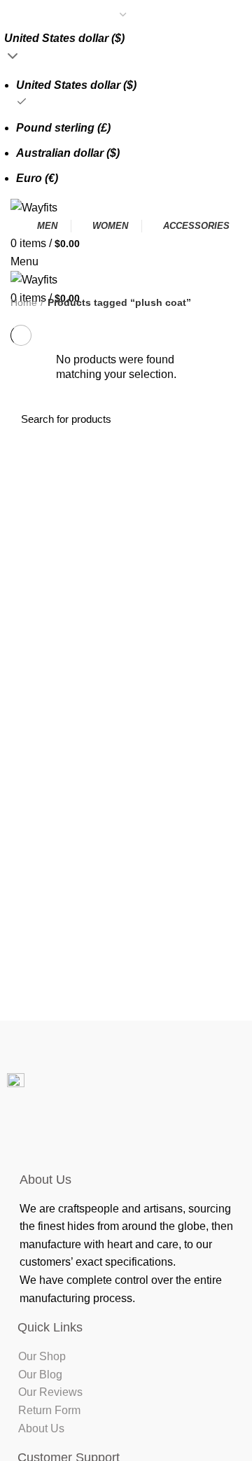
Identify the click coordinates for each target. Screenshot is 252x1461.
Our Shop (42, 1356)
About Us (41, 1428)
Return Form (49, 1410)
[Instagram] (105, 1136)
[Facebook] (63, 1136)
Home (23, 302)
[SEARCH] (222, 419)
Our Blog (40, 1374)
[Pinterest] (147, 1136)
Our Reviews (50, 1392)
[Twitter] (189, 1136)
